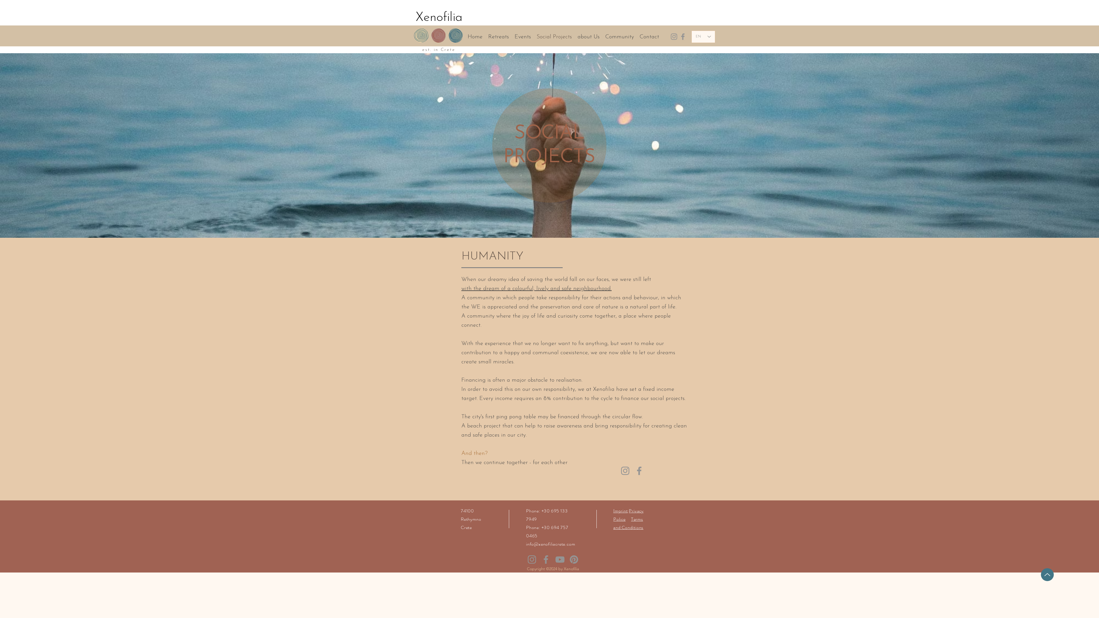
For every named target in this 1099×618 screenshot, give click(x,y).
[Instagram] (674, 36)
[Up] (1047, 574)
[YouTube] (560, 559)
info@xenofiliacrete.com (550, 544)
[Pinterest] (574, 559)
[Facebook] (683, 36)
